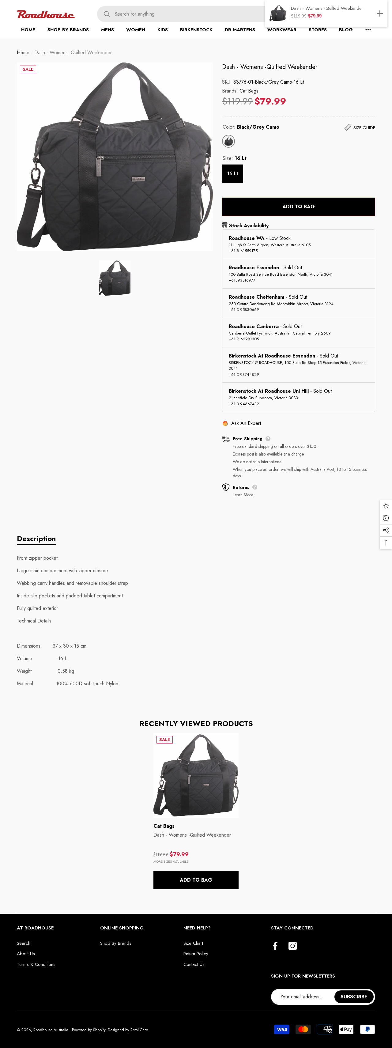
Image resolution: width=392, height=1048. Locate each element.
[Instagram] (292, 946)
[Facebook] (275, 946)
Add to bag (298, 206)
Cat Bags (248, 90)
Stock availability (249, 225)
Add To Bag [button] (196, 879)
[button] (68, 30)
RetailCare (139, 1030)
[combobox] (208, 14)
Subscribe (354, 996)
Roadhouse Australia (51, 1030)
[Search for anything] (199, 14)
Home (23, 52)
